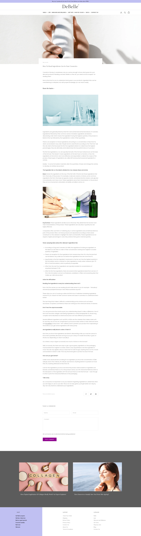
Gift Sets (70, 12)
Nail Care (18, 525)
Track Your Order (67, 516)
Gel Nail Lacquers (20, 516)
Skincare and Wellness (59, 12)
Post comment (49, 439)
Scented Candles (20, 522)
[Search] (125, 12)
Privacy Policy (66, 522)
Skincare (18, 527)
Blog (87, 12)
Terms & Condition (68, 529)
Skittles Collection (20, 518)
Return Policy (66, 520)
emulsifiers (48, 323)
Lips (49, 12)
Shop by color (79, 12)
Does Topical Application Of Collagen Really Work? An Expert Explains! (43, 494)
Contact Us (94, 12)
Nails (44, 12)
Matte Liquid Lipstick (21, 520)
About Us (65, 527)
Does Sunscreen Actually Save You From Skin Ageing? (91, 494)
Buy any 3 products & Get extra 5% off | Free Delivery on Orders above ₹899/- (70, 1)
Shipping (65, 518)
